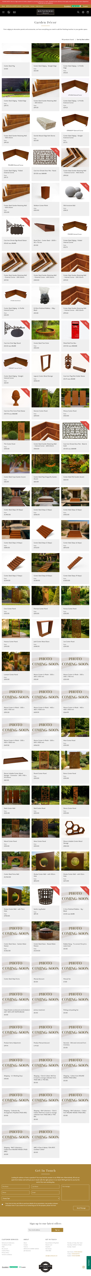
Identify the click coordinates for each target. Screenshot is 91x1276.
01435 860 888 (9, 12)
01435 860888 (76, 1255)
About (3, 6)
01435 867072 (76, 1253)
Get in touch (15, 12)
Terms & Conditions (7, 1254)
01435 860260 (78, 1252)
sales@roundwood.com (51, 1255)
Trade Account (39, 6)
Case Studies (26, 6)
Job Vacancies (27, 1250)
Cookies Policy (5, 1250)
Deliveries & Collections (8, 1243)
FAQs (3, 1246)
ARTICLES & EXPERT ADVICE (13, 6)
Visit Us (26, 1246)
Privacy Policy (5, 1252)
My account (5, 1248)
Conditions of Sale (6, 1244)
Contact (32, 6)
